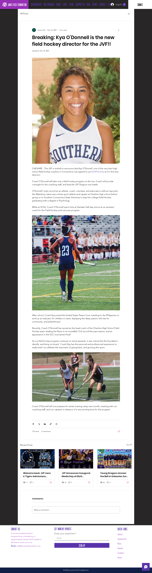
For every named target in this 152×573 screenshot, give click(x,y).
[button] (124, 4)
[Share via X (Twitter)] (39, 424)
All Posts (24, 13)
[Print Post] (56, 424)
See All (129, 445)
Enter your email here (64, 533)
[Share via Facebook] (33, 424)
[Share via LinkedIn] (45, 424)
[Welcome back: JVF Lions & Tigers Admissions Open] (37, 459)
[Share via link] (51, 424)
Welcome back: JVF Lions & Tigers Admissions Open (37, 475)
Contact (121, 553)
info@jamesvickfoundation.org (28, 546)
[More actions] (118, 30)
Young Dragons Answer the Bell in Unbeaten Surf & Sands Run (114, 475)
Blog (119, 543)
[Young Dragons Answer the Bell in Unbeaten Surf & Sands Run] (114, 459)
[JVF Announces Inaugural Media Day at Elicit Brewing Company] (76, 459)
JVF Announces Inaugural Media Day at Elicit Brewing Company (76, 475)
